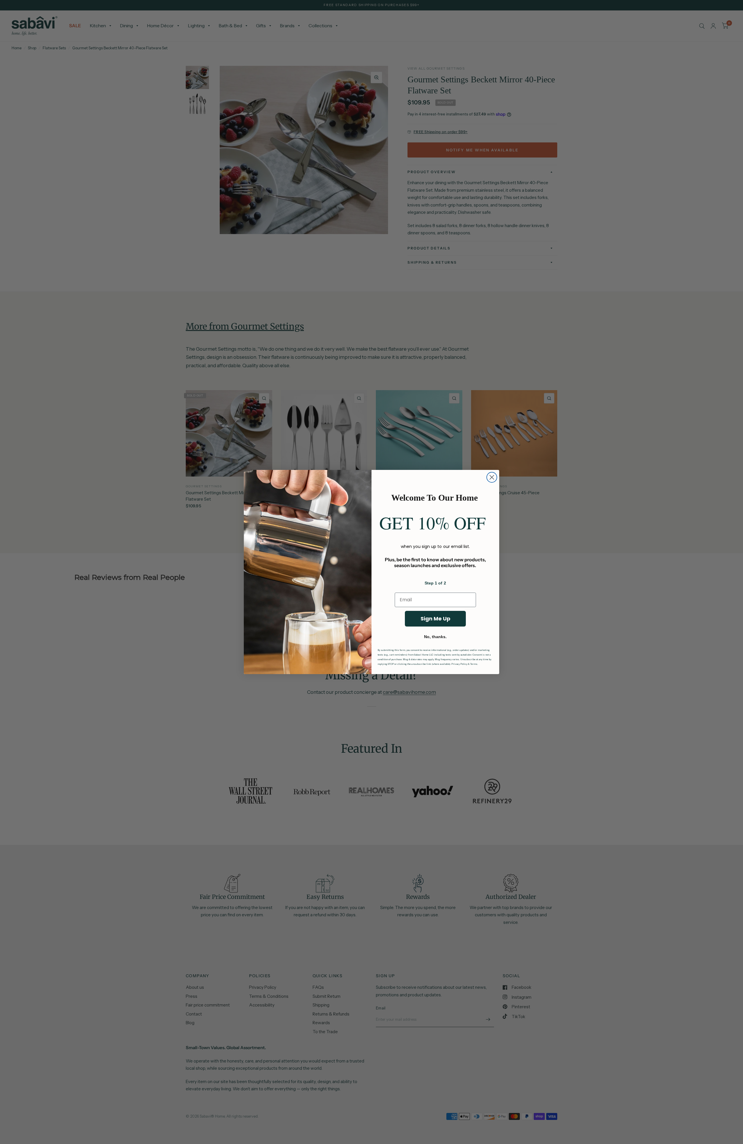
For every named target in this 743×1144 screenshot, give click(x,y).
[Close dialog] (492, 477)
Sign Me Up (435, 618)
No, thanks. (435, 636)
